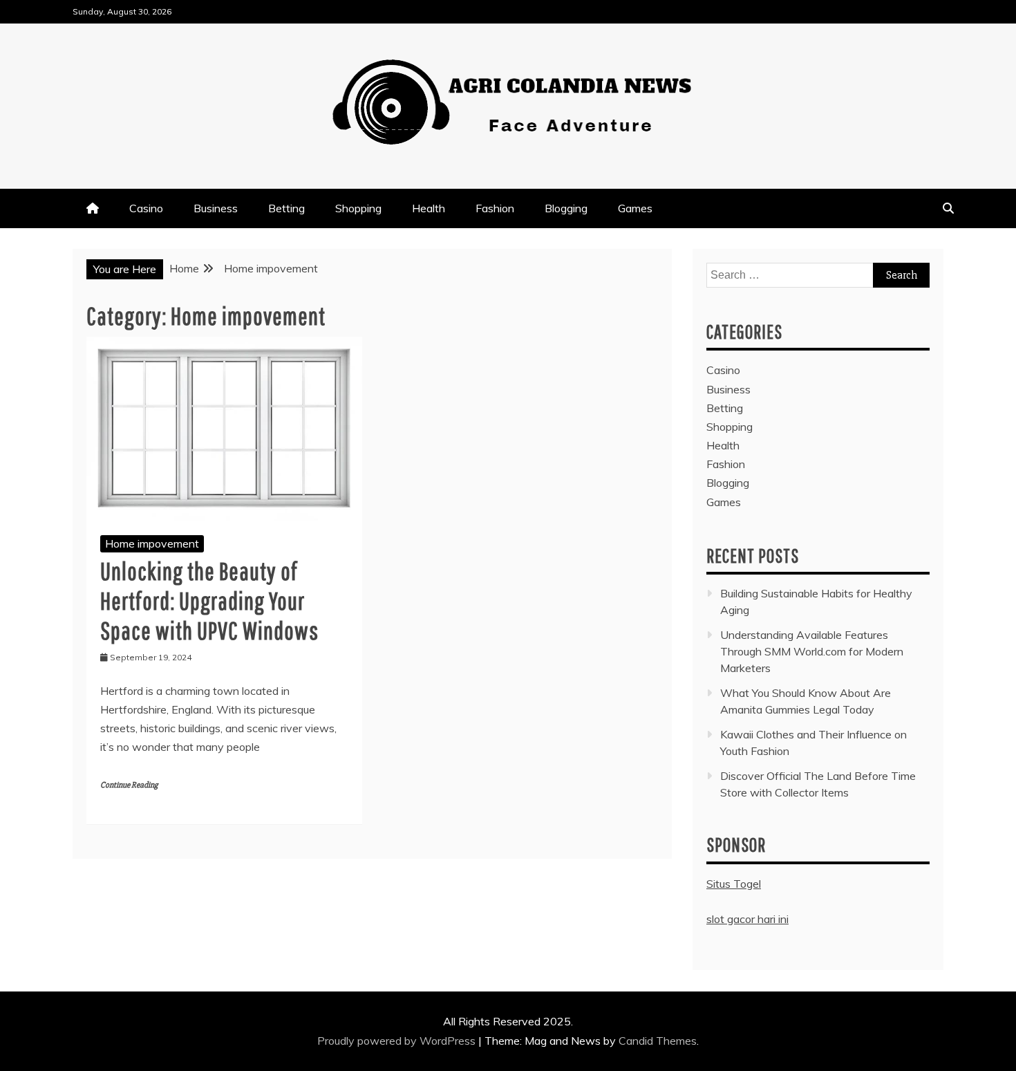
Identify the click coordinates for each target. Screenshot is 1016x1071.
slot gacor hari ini (747, 919)
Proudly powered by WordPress (397, 1040)
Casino (146, 208)
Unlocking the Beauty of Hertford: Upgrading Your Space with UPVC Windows (209, 600)
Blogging (566, 208)
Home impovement (152, 543)
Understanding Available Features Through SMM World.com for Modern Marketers (811, 651)
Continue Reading (129, 785)
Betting (286, 208)
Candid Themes (658, 1040)
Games (635, 208)
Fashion (495, 208)
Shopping (358, 208)
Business (216, 208)
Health (428, 208)
